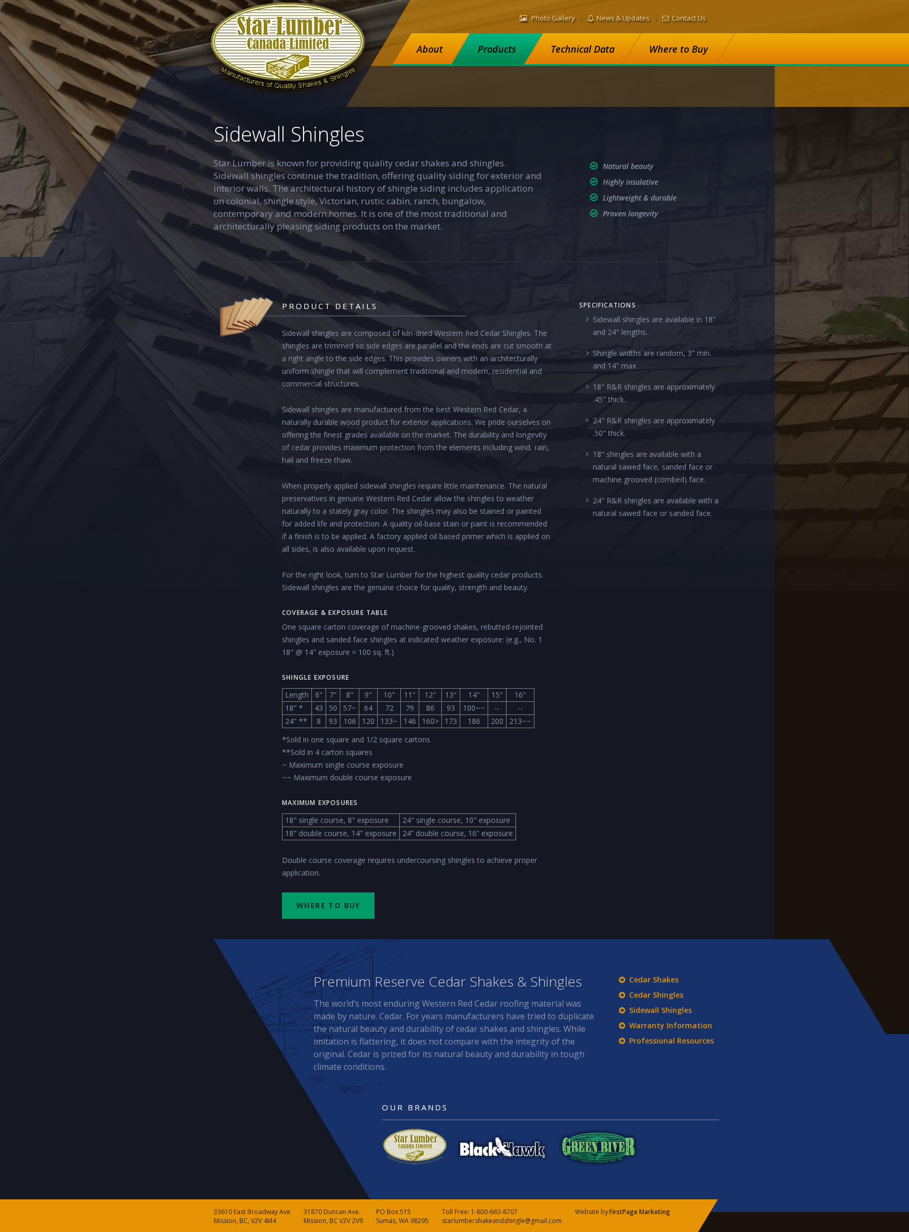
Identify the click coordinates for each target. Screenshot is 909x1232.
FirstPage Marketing (639, 1211)
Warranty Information (670, 1025)
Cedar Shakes (654, 980)
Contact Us (689, 18)
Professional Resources (671, 1041)
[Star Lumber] (290, 51)
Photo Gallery (552, 18)
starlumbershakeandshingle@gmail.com (502, 1220)
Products (497, 49)
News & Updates (623, 18)
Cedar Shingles (656, 995)
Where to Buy (678, 49)
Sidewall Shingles (660, 1010)
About (430, 49)
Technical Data (582, 49)
